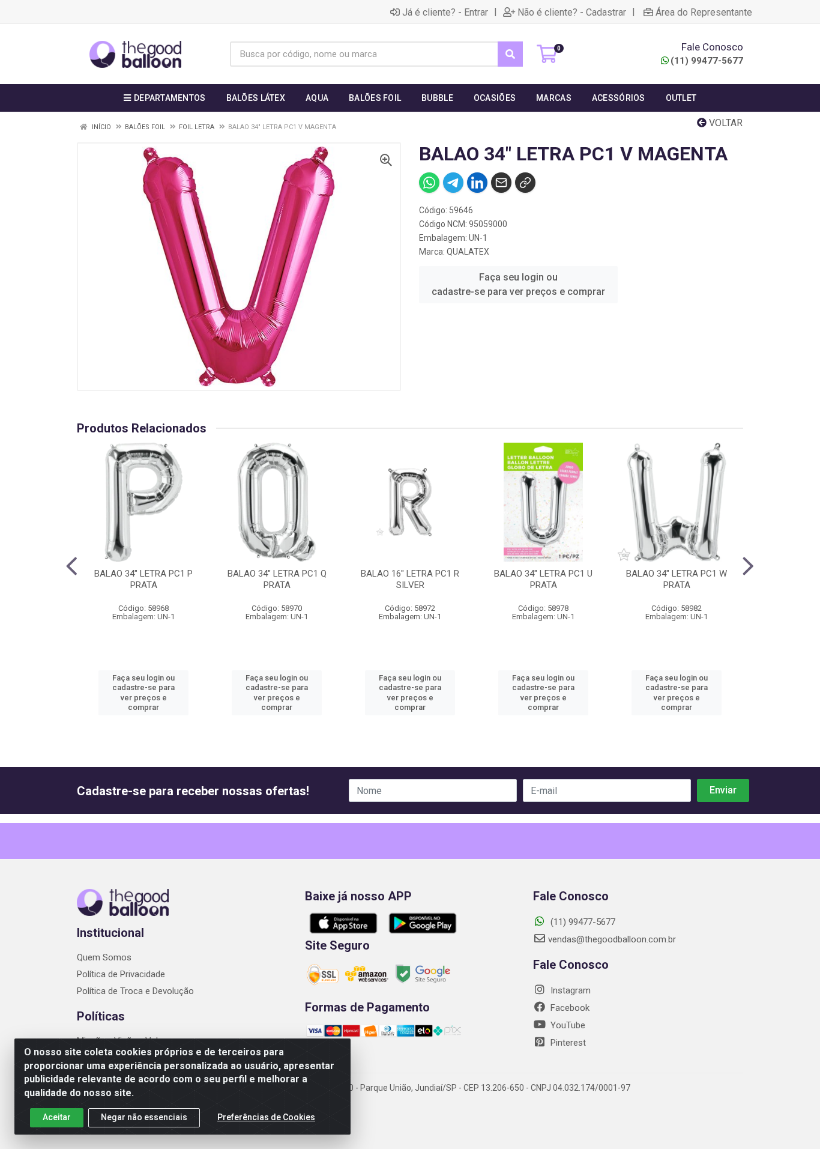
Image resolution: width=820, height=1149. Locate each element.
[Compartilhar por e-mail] (501, 182)
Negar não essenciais (144, 1117)
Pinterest (567, 1042)
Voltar (725, 123)
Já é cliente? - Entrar (445, 12)
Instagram (569, 990)
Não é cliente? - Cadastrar (571, 12)
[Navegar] (72, 566)
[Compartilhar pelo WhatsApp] (429, 182)
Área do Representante (704, 12)
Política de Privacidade (121, 974)
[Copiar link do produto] (525, 182)
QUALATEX (468, 251)
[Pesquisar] (510, 54)
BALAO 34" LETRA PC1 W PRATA (676, 579)
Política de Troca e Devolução (135, 991)
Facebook (568, 1007)
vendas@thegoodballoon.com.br (612, 939)
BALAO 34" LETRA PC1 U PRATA (543, 579)
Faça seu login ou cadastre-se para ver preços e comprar (518, 284)
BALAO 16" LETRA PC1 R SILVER (410, 579)
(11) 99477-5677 (707, 60)
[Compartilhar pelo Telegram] (453, 182)
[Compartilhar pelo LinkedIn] (477, 182)
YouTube (566, 1025)
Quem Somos (104, 957)
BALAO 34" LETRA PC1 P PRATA (143, 579)
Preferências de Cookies (266, 1117)
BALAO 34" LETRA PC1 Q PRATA (277, 579)
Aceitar (57, 1117)
